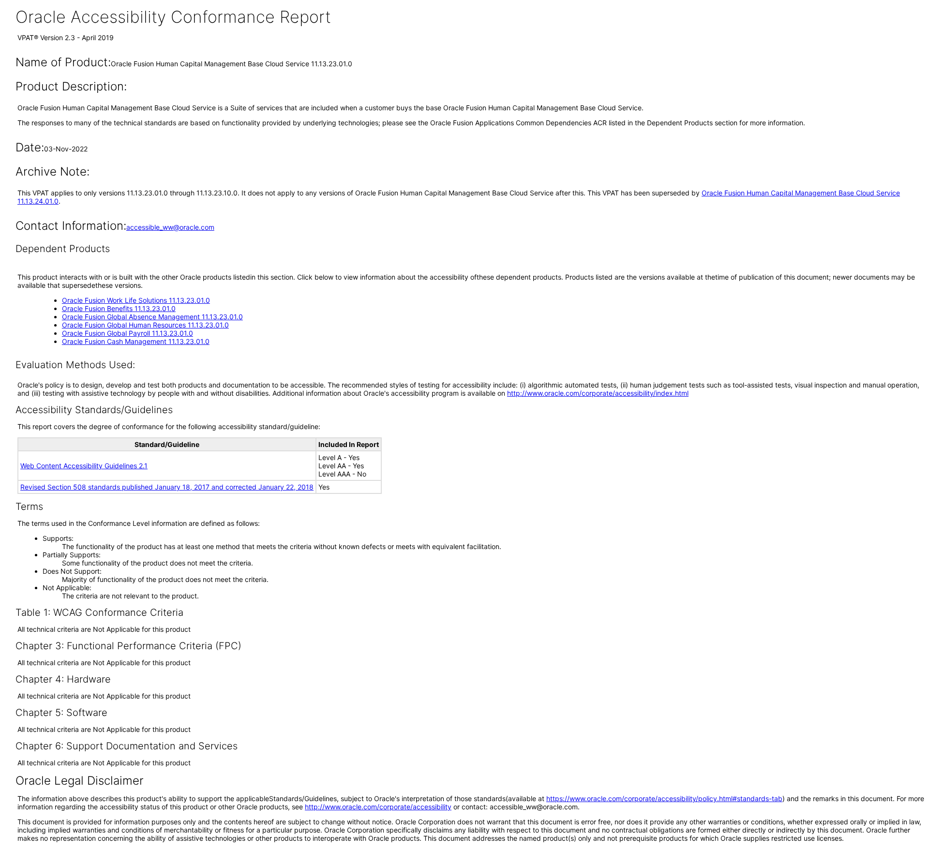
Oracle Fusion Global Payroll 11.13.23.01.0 (127, 333)
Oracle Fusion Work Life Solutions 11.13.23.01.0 (136, 300)
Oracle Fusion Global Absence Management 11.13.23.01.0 (152, 317)
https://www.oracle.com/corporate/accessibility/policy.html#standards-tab (664, 798)
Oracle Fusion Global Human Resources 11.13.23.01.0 (145, 325)
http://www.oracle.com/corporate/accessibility (378, 807)
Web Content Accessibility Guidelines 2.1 (84, 466)
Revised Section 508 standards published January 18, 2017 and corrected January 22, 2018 (167, 487)
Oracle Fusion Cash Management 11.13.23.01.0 (136, 341)
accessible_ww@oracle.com (170, 227)
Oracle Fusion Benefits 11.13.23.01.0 (119, 308)
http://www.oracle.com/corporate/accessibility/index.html (598, 393)
